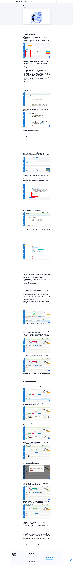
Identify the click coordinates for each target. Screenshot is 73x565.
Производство (14, 553)
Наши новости (31, 555)
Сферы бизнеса (14, 552)
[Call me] (71, 560)
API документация (31, 554)
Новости (31, 1)
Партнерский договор (32, 561)
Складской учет (14, 555)
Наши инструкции (31, 556)
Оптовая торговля (14, 556)
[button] (52, 1)
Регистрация (56, 1)
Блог (34, 1)
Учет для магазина (14, 561)
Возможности (18, 1)
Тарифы (22, 1)
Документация (26, 1)
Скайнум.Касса (14, 554)
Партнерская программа (32, 560)
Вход (60, 1)
